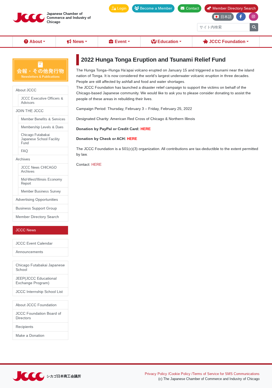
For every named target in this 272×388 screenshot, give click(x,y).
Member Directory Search (37, 217)
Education (167, 41)
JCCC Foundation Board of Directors (38, 315)
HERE (146, 129)
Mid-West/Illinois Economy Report (41, 181)
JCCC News (26, 230)
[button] (119, 8)
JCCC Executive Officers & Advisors (42, 100)
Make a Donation (30, 335)
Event (120, 41)
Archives (23, 159)
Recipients (24, 327)
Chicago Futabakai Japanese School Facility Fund (40, 139)
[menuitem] (223, 17)
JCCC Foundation (226, 41)
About (35, 41)
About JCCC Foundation (36, 305)
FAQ (24, 151)
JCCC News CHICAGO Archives (39, 169)
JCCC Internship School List (39, 291)
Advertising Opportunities (37, 199)
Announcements (29, 252)
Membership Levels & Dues (42, 127)
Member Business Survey (41, 191)
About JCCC (26, 90)
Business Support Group (36, 208)
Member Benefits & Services (43, 119)
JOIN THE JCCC (30, 111)
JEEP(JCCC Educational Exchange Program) (36, 280)
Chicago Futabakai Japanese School (40, 267)
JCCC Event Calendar (34, 243)
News (78, 41)
